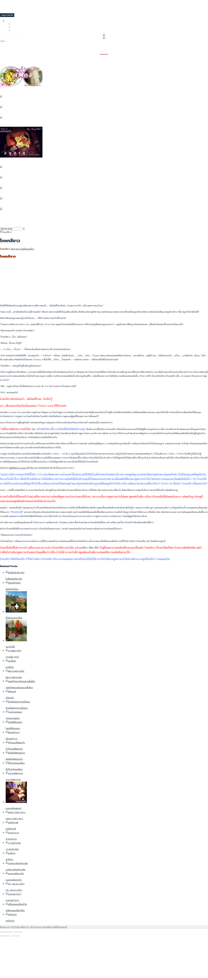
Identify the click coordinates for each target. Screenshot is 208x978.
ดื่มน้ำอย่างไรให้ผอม (11, 101)
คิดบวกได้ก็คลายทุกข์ (57, 927)
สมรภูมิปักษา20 (8, 203)
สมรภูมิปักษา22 (8, 182)
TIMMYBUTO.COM (9, 4)
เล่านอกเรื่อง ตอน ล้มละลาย (15, 112)
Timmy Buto (41, 927)
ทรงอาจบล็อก (18, 23)
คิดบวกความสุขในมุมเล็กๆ (22, 249)
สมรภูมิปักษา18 (8, 214)
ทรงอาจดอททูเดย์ (20, 26)
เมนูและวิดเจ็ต (7, 15)
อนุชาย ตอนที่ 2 (8, 161)
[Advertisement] (85, 281)
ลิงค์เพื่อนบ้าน (13, 20)
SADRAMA (16, 29)
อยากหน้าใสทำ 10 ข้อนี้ (12, 91)
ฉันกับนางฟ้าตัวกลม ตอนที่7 (15, 122)
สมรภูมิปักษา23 (8, 172)
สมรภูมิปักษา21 (8, 193)
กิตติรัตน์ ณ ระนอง (17, 468)
